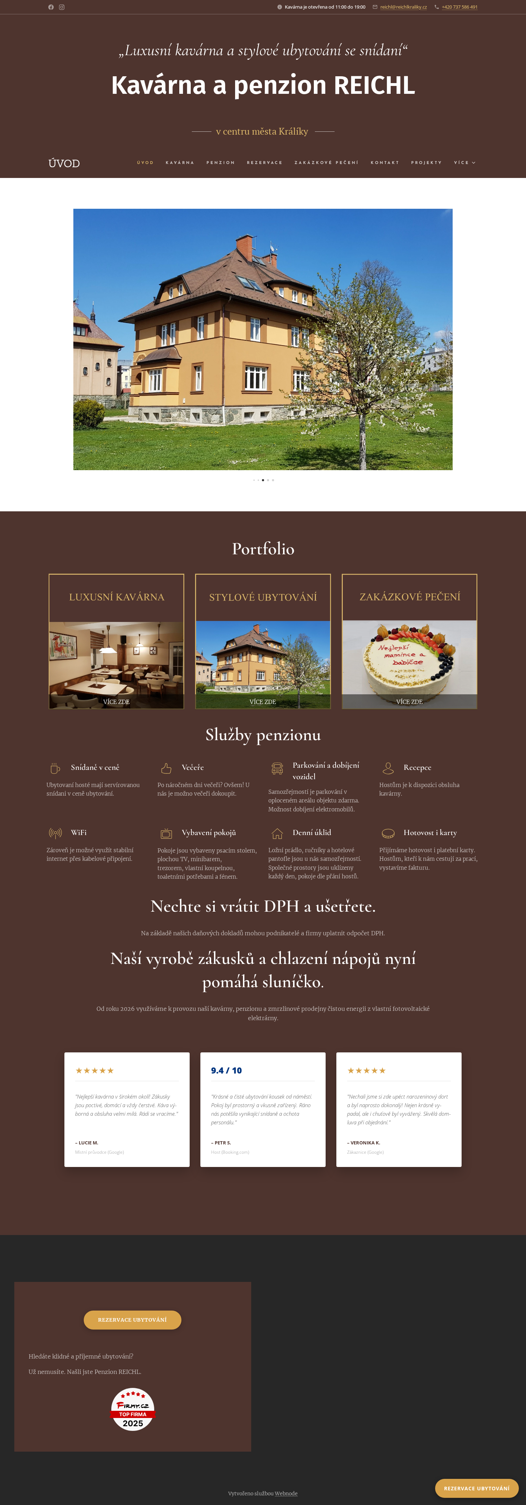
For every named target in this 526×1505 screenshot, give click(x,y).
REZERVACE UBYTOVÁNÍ (477, 1488)
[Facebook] (51, 7)
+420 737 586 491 (460, 7)
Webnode (286, 1493)
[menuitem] (147, 163)
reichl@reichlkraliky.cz (403, 7)
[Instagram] (61, 7)
